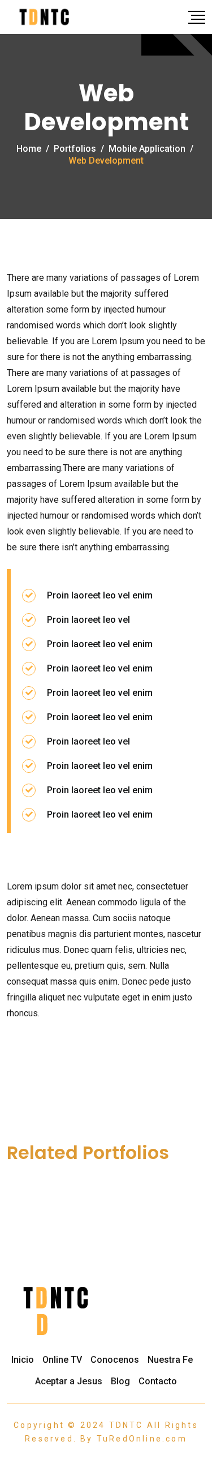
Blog (120, 1381)
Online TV (62, 1359)
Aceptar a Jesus (68, 1381)
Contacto (158, 1381)
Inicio (22, 1359)
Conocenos (114, 1359)
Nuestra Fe (170, 1359)
